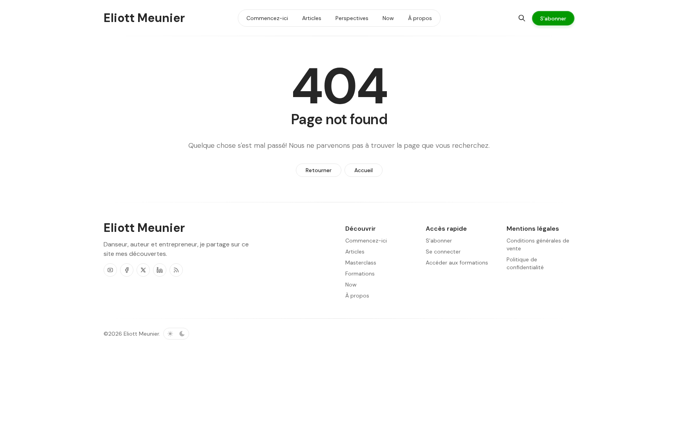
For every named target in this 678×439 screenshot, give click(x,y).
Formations (360, 273)
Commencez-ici (366, 240)
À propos (357, 295)
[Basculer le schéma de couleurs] (176, 334)
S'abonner (439, 240)
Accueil (363, 170)
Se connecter (443, 251)
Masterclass (360, 262)
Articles (355, 251)
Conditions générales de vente (538, 244)
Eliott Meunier (141, 333)
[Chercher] (522, 18)
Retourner (319, 170)
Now (351, 284)
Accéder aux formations (457, 262)
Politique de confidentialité (525, 263)
